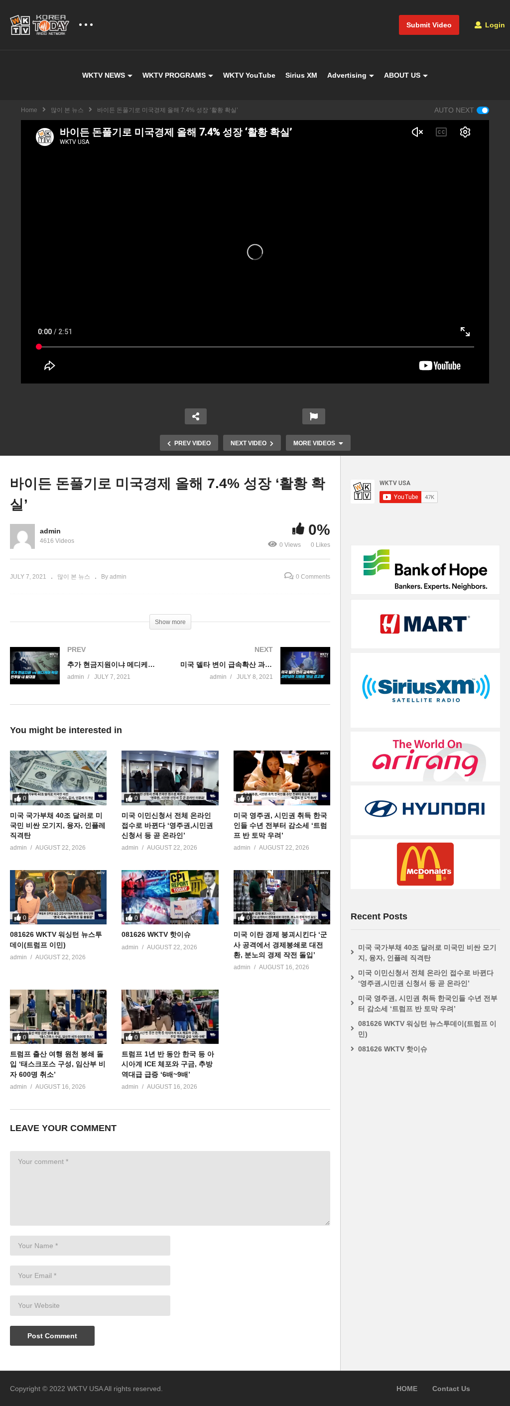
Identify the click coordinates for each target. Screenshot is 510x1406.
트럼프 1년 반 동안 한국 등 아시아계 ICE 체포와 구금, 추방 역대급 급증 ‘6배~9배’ (168, 1064)
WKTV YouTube (249, 75)
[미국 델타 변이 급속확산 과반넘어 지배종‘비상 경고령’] (255, 675)
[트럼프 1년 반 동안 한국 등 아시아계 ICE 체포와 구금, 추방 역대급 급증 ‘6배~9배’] (170, 1017)
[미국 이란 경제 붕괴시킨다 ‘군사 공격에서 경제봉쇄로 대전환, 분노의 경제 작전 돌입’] (282, 897)
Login (494, 25)
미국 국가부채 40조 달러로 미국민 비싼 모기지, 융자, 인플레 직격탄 (58, 825)
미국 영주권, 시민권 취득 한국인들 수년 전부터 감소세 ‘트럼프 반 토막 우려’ (280, 825)
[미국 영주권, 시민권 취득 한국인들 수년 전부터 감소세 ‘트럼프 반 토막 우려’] (282, 778)
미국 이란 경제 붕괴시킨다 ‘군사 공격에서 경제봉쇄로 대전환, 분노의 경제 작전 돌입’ (280, 944)
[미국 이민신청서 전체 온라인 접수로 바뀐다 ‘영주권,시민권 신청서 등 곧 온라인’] (170, 778)
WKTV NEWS (103, 75)
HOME (406, 1389)
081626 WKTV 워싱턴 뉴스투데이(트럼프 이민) (427, 1029)
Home (29, 110)
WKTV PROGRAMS (174, 75)
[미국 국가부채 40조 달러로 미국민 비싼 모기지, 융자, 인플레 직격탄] (58, 778)
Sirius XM (301, 75)
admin (50, 531)
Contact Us (451, 1389)
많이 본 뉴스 (67, 110)
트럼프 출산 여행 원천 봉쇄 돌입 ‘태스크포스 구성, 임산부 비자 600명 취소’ (58, 1064)
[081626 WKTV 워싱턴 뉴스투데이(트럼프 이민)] (58, 897)
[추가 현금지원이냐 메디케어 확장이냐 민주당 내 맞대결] (85, 675)
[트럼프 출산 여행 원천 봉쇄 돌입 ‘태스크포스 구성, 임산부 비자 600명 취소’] (58, 1017)
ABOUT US (402, 75)
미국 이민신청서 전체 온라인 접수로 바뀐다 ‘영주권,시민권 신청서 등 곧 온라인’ (167, 825)
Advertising (347, 75)
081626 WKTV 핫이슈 (156, 934)
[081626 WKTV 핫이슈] (170, 897)
